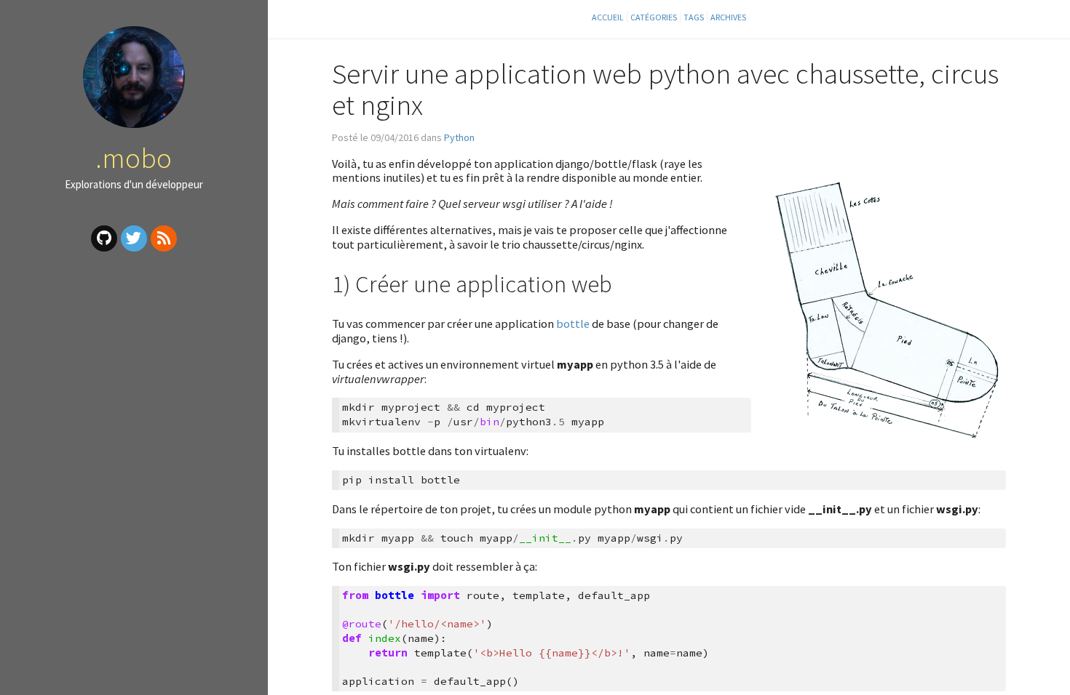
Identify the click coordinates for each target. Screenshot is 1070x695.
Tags (693, 17)
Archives (728, 17)
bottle (573, 323)
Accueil (608, 17)
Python (459, 137)
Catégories (653, 17)
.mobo (133, 158)
